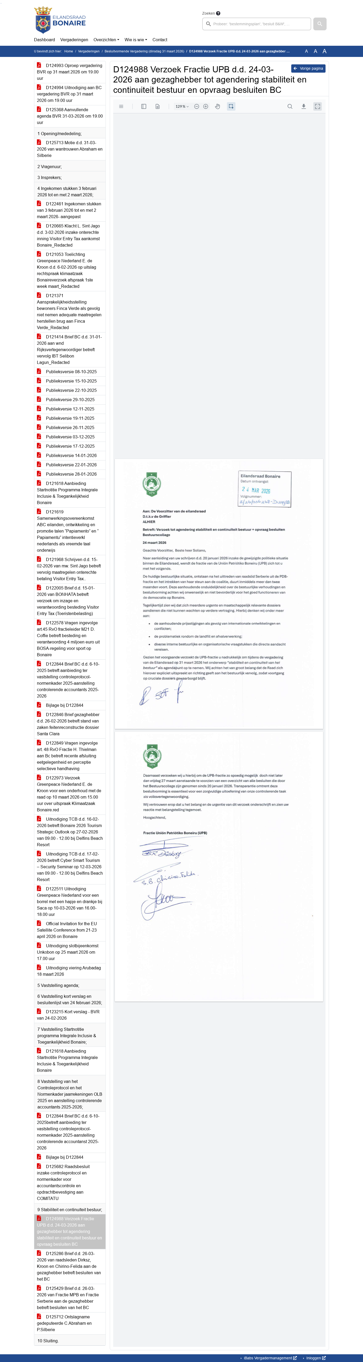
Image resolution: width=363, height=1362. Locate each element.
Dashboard (44, 40)
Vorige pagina (311, 68)
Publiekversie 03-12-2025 (70, 437)
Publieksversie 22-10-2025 (71, 390)
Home (68, 51)
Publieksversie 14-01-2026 (71, 455)
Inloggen (313, 1358)
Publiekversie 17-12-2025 (70, 446)
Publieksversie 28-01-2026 (71, 474)
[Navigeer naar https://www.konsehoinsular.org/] (60, 20)
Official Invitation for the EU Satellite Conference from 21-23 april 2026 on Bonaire (67, 930)
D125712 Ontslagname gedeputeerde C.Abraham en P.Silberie (64, 1323)
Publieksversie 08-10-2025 (71, 371)
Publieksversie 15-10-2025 (71, 381)
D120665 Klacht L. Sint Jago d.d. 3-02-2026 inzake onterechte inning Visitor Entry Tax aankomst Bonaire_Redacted (68, 235)
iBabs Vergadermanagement (268, 1358)
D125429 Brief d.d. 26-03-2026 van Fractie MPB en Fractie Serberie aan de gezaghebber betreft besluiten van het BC (68, 1298)
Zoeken (208, 13)
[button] (320, 24)
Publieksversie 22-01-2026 (71, 465)
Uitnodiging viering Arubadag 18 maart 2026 (69, 971)
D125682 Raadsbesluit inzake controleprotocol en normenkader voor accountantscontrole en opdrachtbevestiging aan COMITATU (63, 1182)
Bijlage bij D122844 (64, 705)
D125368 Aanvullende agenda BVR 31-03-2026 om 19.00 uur (70, 116)
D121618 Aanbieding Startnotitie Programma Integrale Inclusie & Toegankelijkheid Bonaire (67, 493)
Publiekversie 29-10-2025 (70, 399)
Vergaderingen (74, 40)
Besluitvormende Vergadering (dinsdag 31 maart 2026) (144, 51)
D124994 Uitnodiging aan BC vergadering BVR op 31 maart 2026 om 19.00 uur (69, 94)
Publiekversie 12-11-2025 (69, 409)
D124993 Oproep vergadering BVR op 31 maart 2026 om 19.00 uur (69, 72)
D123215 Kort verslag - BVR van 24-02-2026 (68, 1015)
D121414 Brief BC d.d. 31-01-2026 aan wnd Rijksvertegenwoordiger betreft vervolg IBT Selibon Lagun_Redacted (69, 350)
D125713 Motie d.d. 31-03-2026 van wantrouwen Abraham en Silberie (70, 149)
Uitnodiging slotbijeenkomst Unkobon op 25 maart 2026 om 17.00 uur (67, 952)
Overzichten (105, 40)
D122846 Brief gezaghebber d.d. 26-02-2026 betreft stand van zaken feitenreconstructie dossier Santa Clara (68, 724)
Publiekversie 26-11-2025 (69, 427)
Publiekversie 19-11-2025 (69, 418)
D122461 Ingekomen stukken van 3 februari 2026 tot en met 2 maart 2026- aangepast (69, 210)
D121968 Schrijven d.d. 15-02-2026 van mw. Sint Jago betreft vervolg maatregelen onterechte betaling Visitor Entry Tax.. (69, 569)
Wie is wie (134, 40)
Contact (160, 40)
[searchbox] (256, 24)
